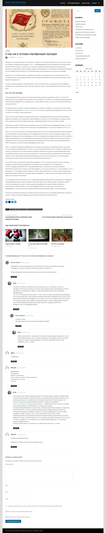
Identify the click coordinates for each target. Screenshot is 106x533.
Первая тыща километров (82, 37)
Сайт (6, 499)
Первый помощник (80, 24)
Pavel (12, 57)
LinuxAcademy (23, 209)
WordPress (37, 530)
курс (35, 149)
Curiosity (77, 48)
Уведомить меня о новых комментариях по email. (19, 511)
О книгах (77, 53)
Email (7, 492)
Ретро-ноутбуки (80, 58)
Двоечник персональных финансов (85, 32)
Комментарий (9, 464)
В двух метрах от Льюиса (13, 244)
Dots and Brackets (15, 2)
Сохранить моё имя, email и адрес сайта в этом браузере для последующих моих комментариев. (35, 506)
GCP (17, 209)
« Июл (77, 92)
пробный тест (66, 127)
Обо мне (94, 3)
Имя (6, 485)
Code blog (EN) (86, 3)
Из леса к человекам (58, 244)
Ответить (14, 276)
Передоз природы (80, 21)
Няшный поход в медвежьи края (84, 29)
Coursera (12, 209)
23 (99, 82)
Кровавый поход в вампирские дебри (85, 35)
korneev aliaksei (15, 262)
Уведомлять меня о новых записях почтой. (17, 517)
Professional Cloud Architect (35, 209)
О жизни (62, 3)
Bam (42, 530)
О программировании (73, 3)
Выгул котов (78, 27)
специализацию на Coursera (31, 110)
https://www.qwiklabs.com (20, 404)
